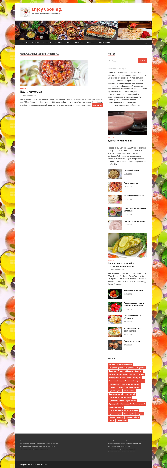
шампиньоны (122, 420)
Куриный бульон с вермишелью (132, 329)
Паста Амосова (31, 91)
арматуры (112, 80)
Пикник (128, 381)
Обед (129, 377)
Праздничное (114, 384)
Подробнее (97, 105)
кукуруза (140, 414)
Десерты (91, 43)
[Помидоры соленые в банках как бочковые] (115, 311)
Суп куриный (130, 394)
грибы (132, 414)
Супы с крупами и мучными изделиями (123, 410)
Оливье (112, 381)
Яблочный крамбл (132, 170)
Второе (35, 43)
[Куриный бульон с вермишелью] (115, 336)
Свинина (112, 387)
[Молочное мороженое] (115, 204)
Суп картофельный (116, 394)
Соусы (68, 43)
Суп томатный (126, 404)
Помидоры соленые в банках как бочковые (134, 304)
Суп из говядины (115, 391)
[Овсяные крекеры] (115, 349)
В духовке (141, 368)
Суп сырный (113, 404)
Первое (25, 43)
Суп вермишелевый (132, 387)
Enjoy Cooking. (47, 9)
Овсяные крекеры (132, 341)
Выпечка (112, 371)
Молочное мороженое (134, 196)
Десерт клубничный (120, 140)
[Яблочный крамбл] (115, 178)
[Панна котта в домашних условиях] (115, 216)
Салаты (58, 43)
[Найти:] (127, 60)
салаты (111, 420)
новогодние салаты (116, 417)
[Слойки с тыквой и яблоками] (115, 324)
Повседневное (138, 381)
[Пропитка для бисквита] (115, 229)
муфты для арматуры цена (117, 69)
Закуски (47, 43)
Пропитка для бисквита (134, 221)
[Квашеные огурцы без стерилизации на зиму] (127, 258)
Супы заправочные (116, 407)
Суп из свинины (129, 391)
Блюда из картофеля (124, 364)
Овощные (137, 377)
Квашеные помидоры (133, 290)
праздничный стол (132, 417)
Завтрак (133, 374)
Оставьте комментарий (28, 95)
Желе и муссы (122, 374)
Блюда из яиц (130, 368)
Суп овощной (114, 397)
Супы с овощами (115, 414)
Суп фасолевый (139, 404)
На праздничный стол (117, 377)
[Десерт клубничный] (127, 135)
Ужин (125, 414)
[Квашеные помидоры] (115, 298)
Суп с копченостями (116, 401)
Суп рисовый (126, 397)
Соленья (79, 43)
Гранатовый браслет (125, 371)
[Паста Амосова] (61, 73)
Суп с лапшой (131, 401)
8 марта (112, 364)
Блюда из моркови (116, 368)
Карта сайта (104, 43)
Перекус (120, 381)
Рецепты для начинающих (130, 384)
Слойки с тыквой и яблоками (132, 317)
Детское (112, 374)
